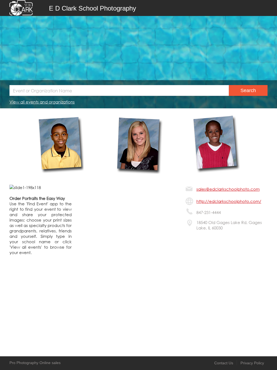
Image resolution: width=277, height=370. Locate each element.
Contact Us (223, 363)
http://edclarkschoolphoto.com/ (228, 201)
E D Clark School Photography (92, 8)
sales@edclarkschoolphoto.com (228, 189)
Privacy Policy (252, 363)
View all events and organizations (42, 102)
